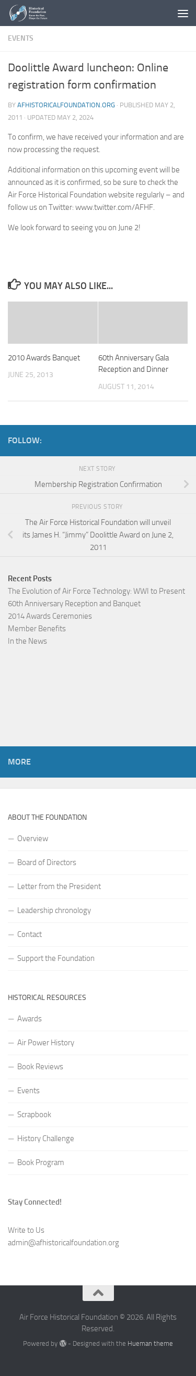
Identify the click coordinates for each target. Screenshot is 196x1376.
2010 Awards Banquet (44, 357)
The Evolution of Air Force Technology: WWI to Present (96, 591)
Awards (29, 1018)
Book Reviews (40, 1066)
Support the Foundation (56, 958)
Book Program (40, 1162)
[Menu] (183, 13)
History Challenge (45, 1138)
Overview (32, 838)
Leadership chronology (54, 910)
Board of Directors (46, 862)
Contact (29, 934)
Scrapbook (34, 1114)
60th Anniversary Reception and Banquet (74, 603)
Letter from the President (59, 886)
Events (20, 38)
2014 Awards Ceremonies (50, 616)
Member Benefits (37, 628)
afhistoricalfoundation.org (66, 105)
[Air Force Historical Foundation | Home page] (36, 13)
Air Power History (45, 1042)
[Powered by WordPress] (62, 1343)
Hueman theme (150, 1343)
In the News (27, 641)
